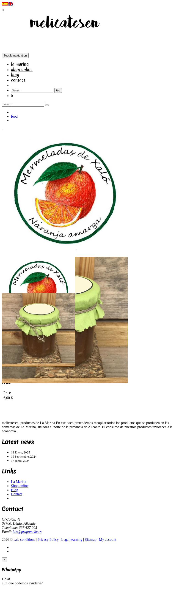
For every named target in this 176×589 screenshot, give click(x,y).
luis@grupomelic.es (27, 532)
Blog (15, 74)
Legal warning (71, 539)
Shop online (22, 69)
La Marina (20, 64)
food (14, 116)
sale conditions (24, 539)
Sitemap (90, 539)
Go (58, 90)
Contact (18, 80)
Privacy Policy (48, 539)
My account (107, 539)
